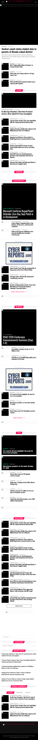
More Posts (19, 606)
